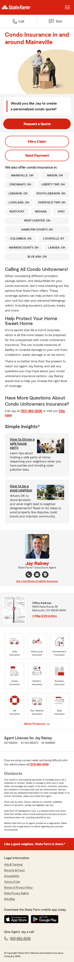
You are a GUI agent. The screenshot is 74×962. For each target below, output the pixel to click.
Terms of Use (12, 881)
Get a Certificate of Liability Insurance (37, 581)
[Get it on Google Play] (44, 919)
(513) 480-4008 (31, 411)
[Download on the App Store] (16, 919)
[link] (18, 7)
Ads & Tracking (13, 864)
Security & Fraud (14, 870)
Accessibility (11, 876)
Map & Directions (46, 616)
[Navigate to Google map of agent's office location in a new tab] (45, 574)
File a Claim (37, 141)
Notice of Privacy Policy (18, 887)
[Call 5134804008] (28, 574)
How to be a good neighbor (21, 488)
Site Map (9, 899)
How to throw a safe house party (22, 443)
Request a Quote (37, 124)
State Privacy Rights (16, 893)
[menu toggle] (67, 7)
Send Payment (37, 155)
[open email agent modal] (37, 575)
